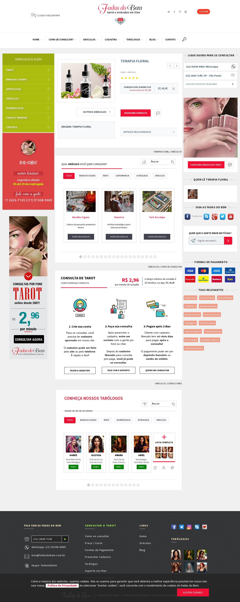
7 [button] (105, 256)
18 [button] (151, 256)
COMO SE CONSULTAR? (61, 39)
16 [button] (143, 256)
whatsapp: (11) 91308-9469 (49, 546)
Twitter (168, 11)
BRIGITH (192, 194)
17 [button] (147, 256)
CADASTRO (111, 39)
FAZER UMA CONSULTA (81, 237)
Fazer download (150, 557)
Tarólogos (91, 564)
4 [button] (93, 256)
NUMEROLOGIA (14, 108)
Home (143, 536)
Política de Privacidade (62, 585)
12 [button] (126, 256)
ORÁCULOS (89, 39)
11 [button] (122, 256)
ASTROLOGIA (13, 89)
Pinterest (180, 11)
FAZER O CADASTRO (80, 370)
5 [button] (97, 256)
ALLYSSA (175, 555)
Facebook (174, 11)
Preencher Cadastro (98, 557)
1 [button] (88, 484)
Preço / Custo (94, 543)
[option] (81, 215)
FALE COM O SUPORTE (118, 370)
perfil (73, 467)
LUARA (189, 568)
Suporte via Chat (95, 570)
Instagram (185, 11)
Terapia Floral (161, 151)
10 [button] (118, 256)
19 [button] (155, 256)
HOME (35, 39)
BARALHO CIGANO (16, 79)
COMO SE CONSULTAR (171, 266)
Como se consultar (97, 536)
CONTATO (170, 39)
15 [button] (139, 256)
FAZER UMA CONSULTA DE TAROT (206, 165)
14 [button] (134, 256)
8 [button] (117, 484)
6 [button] (101, 256)
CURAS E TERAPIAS (16, 118)
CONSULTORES (174, 383)
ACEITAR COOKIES (193, 592)
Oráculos (145, 543)
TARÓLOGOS (133, 39)
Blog (142, 550)
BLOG (152, 39)
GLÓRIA (175, 568)
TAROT (10, 70)
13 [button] (130, 256)
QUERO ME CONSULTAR (157, 370)
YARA (201, 555)
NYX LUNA (188, 555)
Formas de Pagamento (99, 550)
